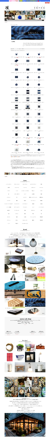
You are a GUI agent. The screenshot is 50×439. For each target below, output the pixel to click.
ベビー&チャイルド (25, 223)
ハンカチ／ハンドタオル (25, 190)
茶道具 (33, 203)
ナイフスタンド (25, 203)
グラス (41, 190)
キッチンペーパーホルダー (9, 203)
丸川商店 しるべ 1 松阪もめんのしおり (27, 109)
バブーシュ (8, 220)
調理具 (41, 200)
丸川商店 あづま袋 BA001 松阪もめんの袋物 (28, 144)
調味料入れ (41, 197)
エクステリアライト (33, 184)
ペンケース (25, 187)
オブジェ (16, 213)
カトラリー (25, 197)
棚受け (33, 220)
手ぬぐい (33, 190)
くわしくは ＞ (25, 324)
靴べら (17, 220)
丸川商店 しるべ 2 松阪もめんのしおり (39, 109)
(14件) (17, 65)
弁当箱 (41, 203)
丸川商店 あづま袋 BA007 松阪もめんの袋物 (39, 152)
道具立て (8, 210)
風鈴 (25, 213)
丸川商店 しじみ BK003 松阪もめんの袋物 (16, 144)
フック (9, 223)
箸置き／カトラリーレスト (33, 197)
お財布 (9, 187)
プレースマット (33, 200)
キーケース (41, 187)
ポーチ (9, 190)
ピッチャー (8, 197)
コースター (8, 200)
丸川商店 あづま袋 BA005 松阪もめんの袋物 (28, 152)
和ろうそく (33, 210)
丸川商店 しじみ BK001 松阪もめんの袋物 (27, 137)
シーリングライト (8, 184)
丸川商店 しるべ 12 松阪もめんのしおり (16, 137)
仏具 (8, 213)
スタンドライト (25, 184)
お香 (41, 210)
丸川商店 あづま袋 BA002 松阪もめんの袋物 (39, 144)
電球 (41, 184)
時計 (33, 213)
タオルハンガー (25, 220)
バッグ (17, 190)
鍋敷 (17, 200)
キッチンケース (16, 203)
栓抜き (25, 200)
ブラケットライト (17, 184)
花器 (25, 210)
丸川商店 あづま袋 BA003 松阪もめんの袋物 (16, 152)
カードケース (17, 187)
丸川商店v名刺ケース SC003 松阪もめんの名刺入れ (16, 72)
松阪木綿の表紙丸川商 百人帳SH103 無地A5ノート (16, 102)
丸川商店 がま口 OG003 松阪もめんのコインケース (16, 87)
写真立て (16, 223)
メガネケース (33, 187)
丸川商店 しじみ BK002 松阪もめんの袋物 (39, 137)
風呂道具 (41, 220)
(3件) (28, 145)
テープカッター (16, 210)
